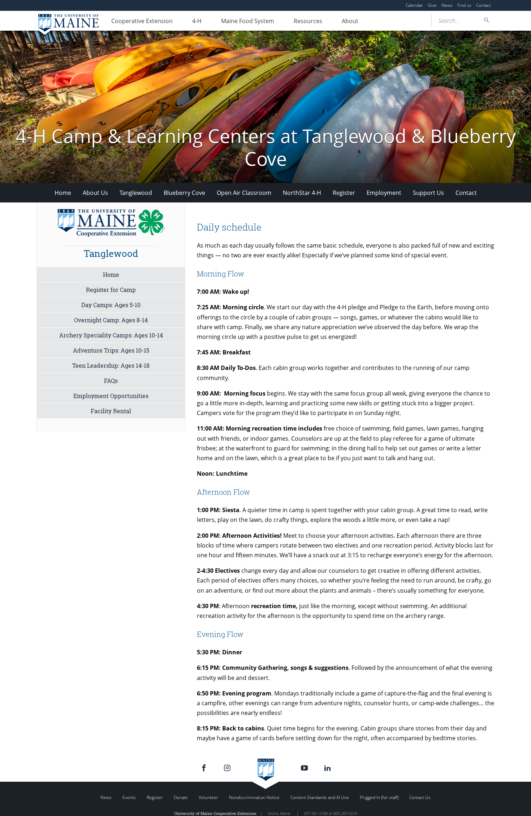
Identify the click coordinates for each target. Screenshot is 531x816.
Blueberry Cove (184, 193)
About (350, 21)
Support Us (428, 193)
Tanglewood (136, 193)
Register (344, 193)
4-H (197, 21)
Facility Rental (111, 411)
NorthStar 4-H (302, 193)
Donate (181, 797)
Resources (308, 21)
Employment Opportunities (110, 396)
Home (63, 193)
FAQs (111, 380)
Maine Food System (247, 21)
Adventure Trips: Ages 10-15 (111, 350)
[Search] (487, 20)
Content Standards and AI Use (319, 797)
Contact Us (420, 797)
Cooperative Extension (142, 21)
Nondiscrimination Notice (254, 797)
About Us (95, 193)
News (447, 5)
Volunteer (208, 797)
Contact (483, 5)
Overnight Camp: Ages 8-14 (111, 320)
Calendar (414, 5)
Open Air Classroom (244, 193)
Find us (464, 5)
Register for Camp (111, 289)
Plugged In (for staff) (379, 797)
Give (432, 5)
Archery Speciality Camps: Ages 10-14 (111, 335)
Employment (384, 193)
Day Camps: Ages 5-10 (111, 305)
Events (129, 797)
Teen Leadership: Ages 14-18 (111, 365)
